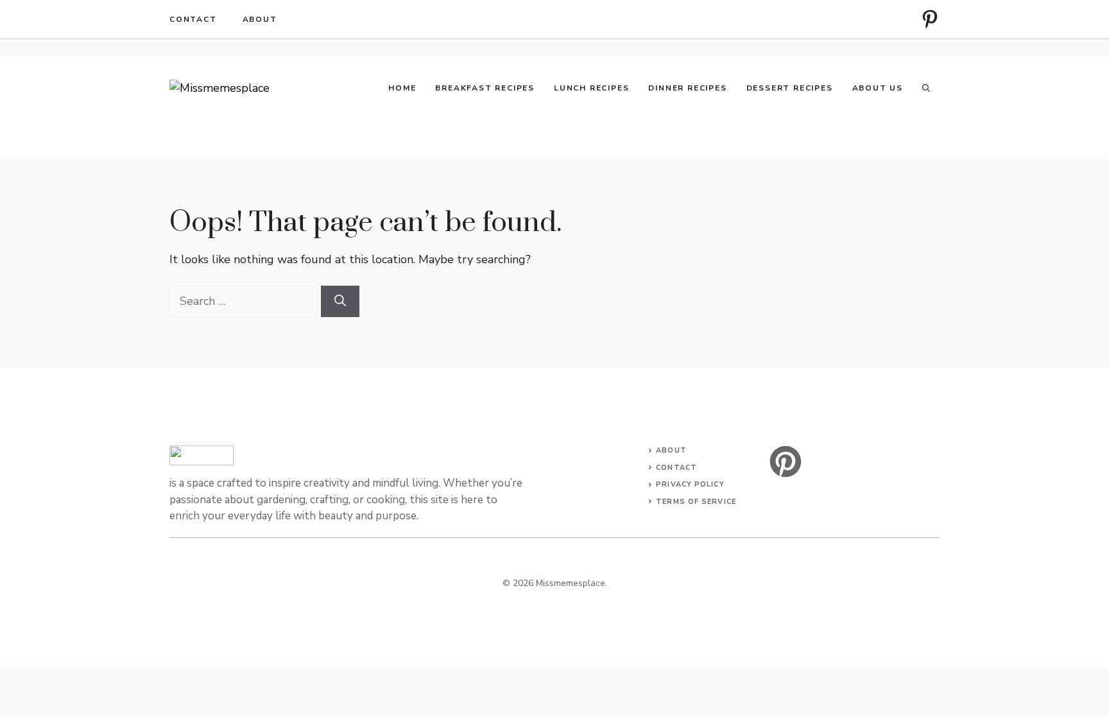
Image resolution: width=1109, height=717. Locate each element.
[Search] (340, 301)
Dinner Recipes (687, 88)
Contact (193, 19)
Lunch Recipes (591, 88)
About (260, 19)
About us (877, 88)
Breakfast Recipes (485, 88)
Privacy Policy (690, 484)
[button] (926, 88)
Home (402, 88)
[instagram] (930, 19)
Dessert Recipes (789, 88)
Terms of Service (696, 501)
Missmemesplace (570, 583)
